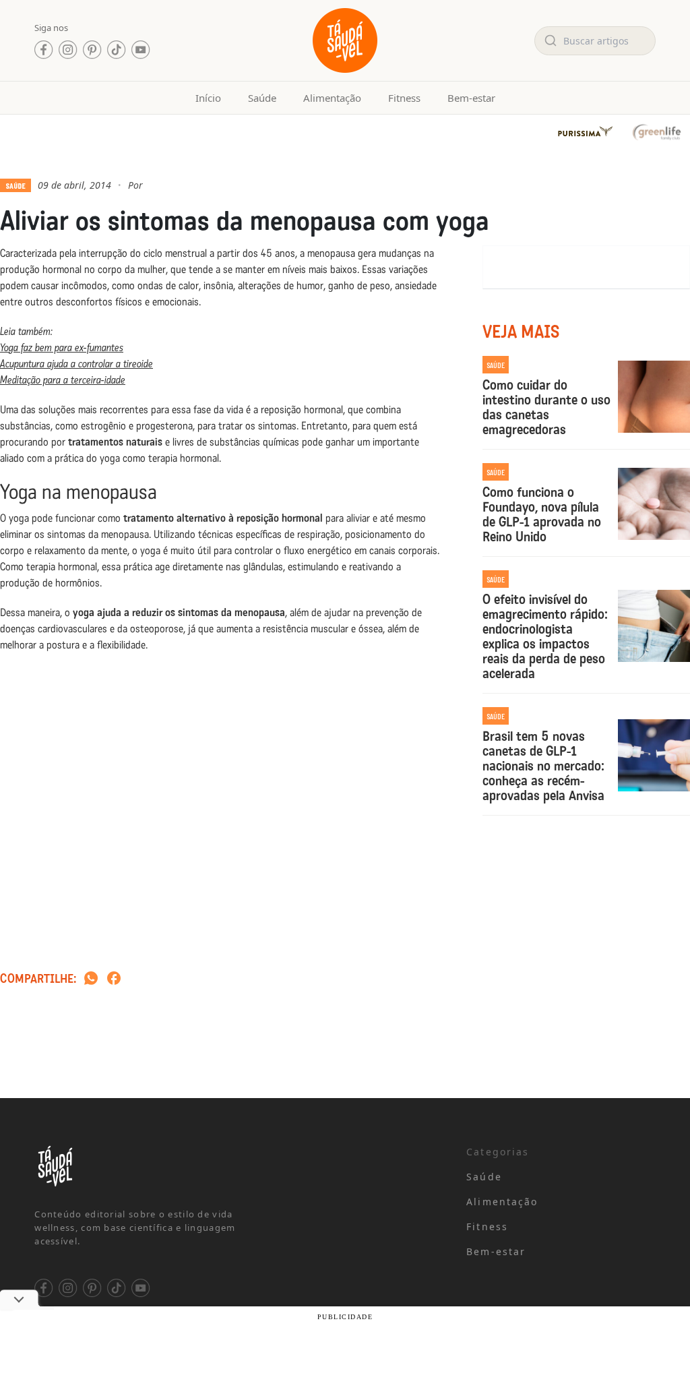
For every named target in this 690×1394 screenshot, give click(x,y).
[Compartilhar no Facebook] (114, 979)
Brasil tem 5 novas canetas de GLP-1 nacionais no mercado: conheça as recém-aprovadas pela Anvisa (543, 766)
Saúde (262, 97)
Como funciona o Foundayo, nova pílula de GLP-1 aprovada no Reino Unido (541, 514)
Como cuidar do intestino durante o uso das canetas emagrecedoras (546, 407)
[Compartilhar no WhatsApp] (91, 979)
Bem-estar (471, 97)
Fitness (404, 97)
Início (208, 97)
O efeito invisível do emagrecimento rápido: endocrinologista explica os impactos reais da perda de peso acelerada (545, 636)
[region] (175, 1288)
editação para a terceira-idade (66, 379)
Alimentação (332, 97)
